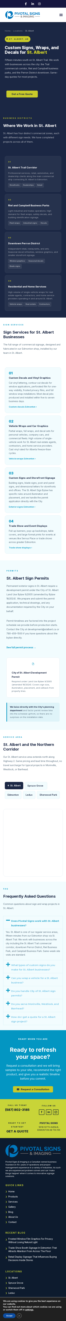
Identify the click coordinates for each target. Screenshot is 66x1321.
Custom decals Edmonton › (23, 406)
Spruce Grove (35, 785)
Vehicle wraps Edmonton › (22, 458)
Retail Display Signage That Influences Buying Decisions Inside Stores (32, 1258)
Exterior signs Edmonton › (22, 506)
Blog (10, 1212)
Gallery (12, 1206)
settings (29, 1309)
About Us (13, 1217)
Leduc (29, 794)
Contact (12, 1222)
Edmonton (13, 794)
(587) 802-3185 (17, 1110)
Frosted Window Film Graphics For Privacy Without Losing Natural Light (30, 1240)
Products (13, 1196)
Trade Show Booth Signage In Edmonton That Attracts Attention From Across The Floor (32, 1249)
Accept (9, 1315)
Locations (18, 31)
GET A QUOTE (17, 1131)
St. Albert (13, 1277)
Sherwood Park (48, 794)
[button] (61, 15)
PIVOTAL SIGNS (49, 1123)
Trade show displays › (20, 547)
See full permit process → (21, 647)
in (48, 1112)
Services (13, 1201)
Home (8, 31)
